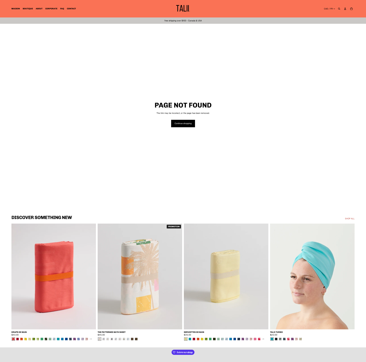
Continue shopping (183, 123)
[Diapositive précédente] (15, 276)
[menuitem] (15, 9)
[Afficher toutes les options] (90, 339)
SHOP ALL (350, 218)
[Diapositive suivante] (91, 276)
